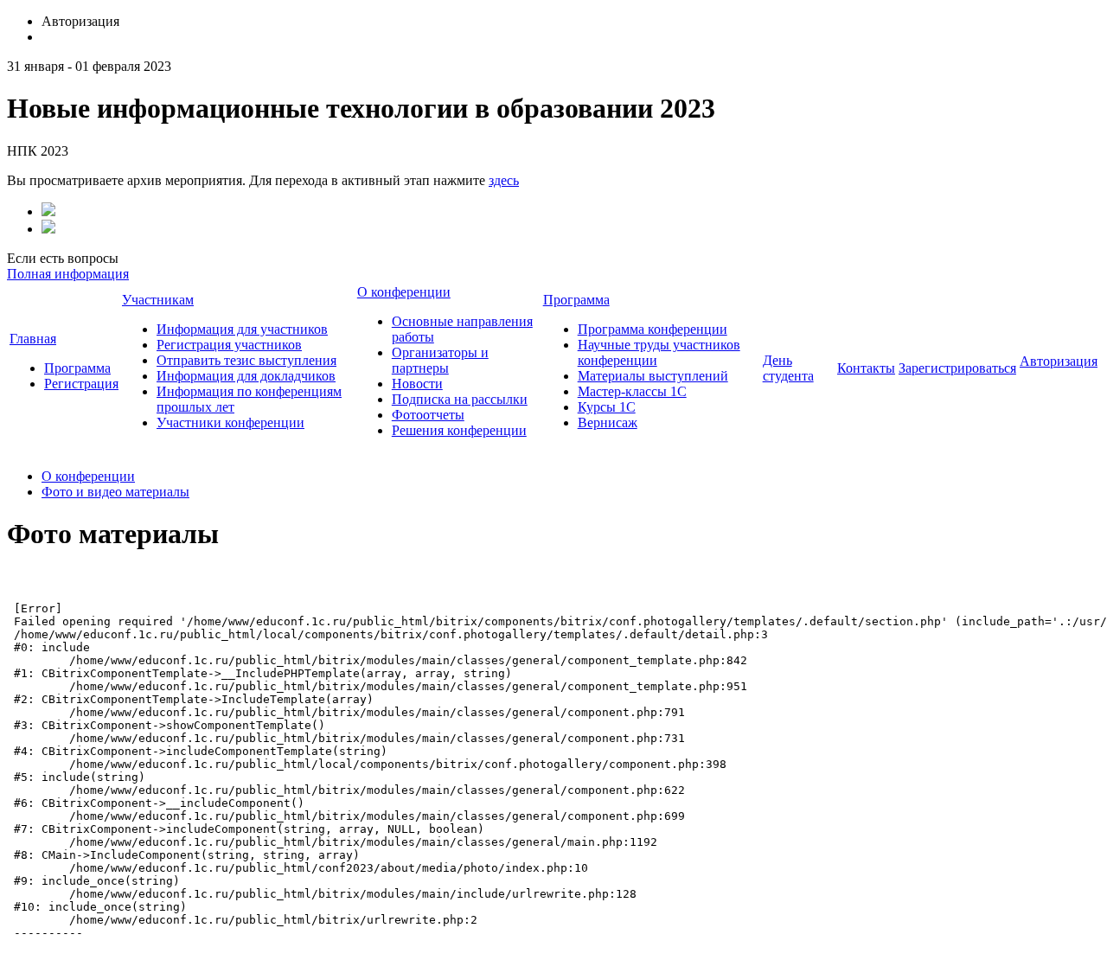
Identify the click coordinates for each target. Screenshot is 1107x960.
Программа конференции (652, 329)
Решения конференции (459, 430)
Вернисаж (607, 422)
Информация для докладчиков (246, 375)
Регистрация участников (229, 344)
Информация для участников (242, 329)
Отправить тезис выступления (246, 360)
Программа (77, 368)
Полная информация (68, 273)
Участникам (158, 299)
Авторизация (1058, 361)
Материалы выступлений (653, 375)
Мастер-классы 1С (632, 391)
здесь (504, 180)
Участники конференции (230, 422)
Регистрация (81, 383)
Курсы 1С (607, 407)
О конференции (404, 292)
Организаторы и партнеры (440, 360)
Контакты (866, 368)
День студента (788, 368)
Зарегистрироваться (957, 368)
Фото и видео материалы (115, 491)
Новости (417, 383)
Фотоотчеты (428, 414)
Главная (33, 338)
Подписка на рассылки (460, 399)
